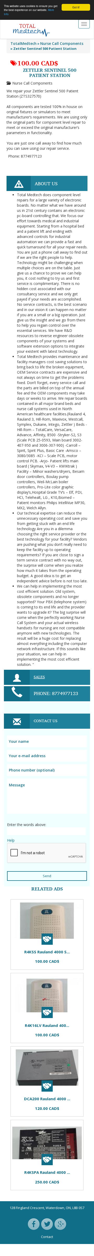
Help (11, 840)
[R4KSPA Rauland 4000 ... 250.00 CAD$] (38, 896)
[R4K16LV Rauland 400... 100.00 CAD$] (22, 896)
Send (47, 876)
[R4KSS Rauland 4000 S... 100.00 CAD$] (14, 896)
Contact (47, 1236)
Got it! (76, 7)
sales (39, 676)
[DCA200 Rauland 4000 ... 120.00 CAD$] (30, 896)
